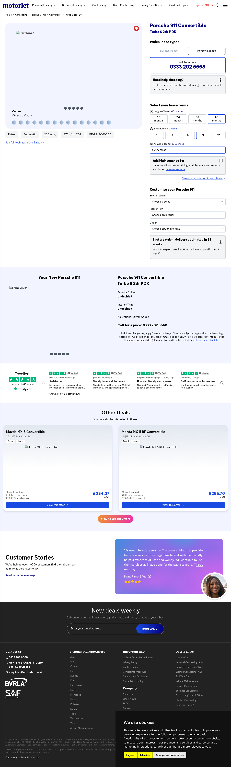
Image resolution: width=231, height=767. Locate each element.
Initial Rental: (173, 128)
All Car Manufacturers (81, 728)
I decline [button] (145, 755)
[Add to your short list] (136, 28)
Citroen (74, 666)
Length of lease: (166, 111)
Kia (72, 681)
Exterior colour (158, 196)
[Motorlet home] (16, 5)
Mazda (73, 690)
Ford (72, 671)
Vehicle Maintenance (187, 681)
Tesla (73, 714)
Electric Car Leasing (186, 700)
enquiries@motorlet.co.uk (25, 672)
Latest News (129, 699)
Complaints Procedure (134, 672)
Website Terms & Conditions (138, 658)
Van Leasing (99, 5)
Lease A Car (182, 658)
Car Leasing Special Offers (189, 695)
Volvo (73, 723)
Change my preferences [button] (170, 755)
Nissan (73, 699)
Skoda (73, 709)
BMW (73, 662)
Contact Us (128, 708)
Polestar (74, 704)
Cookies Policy (130, 667)
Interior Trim (156, 209)
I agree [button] (130, 755)
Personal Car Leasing (186, 686)
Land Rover (76, 685)
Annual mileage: (175, 143)
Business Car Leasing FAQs (189, 667)
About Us (128, 694)
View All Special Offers (115, 519)
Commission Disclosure (135, 676)
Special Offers (204, 5)
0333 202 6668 (18, 657)
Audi (72, 657)
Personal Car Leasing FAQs (189, 662)
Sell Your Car (182, 676)
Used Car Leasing (123, 5)
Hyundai (74, 676)
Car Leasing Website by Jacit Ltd (22, 758)
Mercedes (75, 695)
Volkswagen (76, 718)
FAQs (125, 704)
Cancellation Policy (133, 681)
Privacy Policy (130, 662)
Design (153, 223)
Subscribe (149, 629)
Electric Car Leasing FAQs (189, 672)
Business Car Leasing (187, 691)
